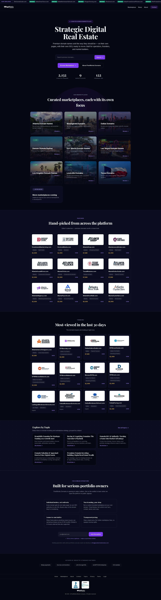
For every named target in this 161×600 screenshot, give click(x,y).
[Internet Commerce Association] (85, 585)
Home (56, 576)
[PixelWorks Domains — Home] (80, 591)
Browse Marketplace (67, 65)
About (146, 7)
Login (104, 576)
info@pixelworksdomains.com (100, 543)
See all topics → (123, 427)
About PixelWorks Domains (91, 65)
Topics (86, 576)
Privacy (92, 576)
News (140, 7)
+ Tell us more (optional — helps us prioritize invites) (80, 538)
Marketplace (132, 7)
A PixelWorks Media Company (78, 594)
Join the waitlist (96, 534)
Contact (154, 7)
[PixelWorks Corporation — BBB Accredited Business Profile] (75, 585)
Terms (99, 576)
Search (99, 57)
